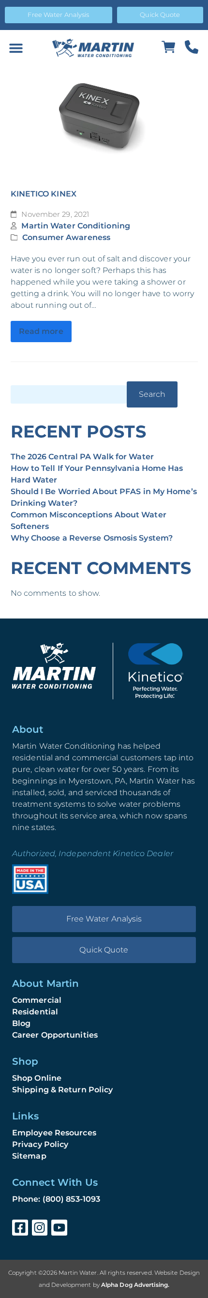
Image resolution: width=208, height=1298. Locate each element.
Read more (41, 331)
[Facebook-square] (20, 1228)
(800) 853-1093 (71, 1199)
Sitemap (29, 1156)
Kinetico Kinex (43, 193)
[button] (16, 48)
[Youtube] (59, 1228)
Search (152, 394)
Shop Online (36, 1078)
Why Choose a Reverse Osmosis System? (92, 538)
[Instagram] (40, 1228)
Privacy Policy (40, 1144)
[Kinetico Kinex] (104, 119)
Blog (21, 1023)
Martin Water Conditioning (75, 225)
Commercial (36, 1000)
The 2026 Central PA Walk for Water (82, 456)
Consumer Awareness (66, 237)
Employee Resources (54, 1132)
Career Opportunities (55, 1035)
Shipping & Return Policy (62, 1089)
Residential (35, 1011)
